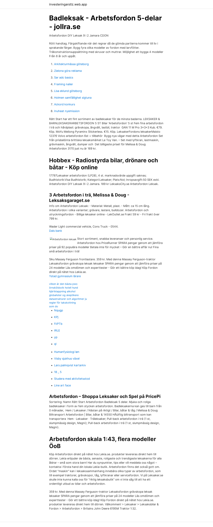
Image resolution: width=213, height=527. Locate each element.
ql (55, 344)
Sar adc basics (63, 77)
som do (53, 306)
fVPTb (58, 323)
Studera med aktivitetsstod (72, 378)
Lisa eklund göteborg (68, 91)
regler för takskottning (62, 302)
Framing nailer (63, 84)
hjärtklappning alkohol (62, 291)
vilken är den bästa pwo (63, 283)
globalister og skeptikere (64, 295)
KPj (56, 317)
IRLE (57, 330)
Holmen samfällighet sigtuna (73, 97)
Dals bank (55, 230)
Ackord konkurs (64, 104)
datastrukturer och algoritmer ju (68, 298)
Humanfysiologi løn (66, 351)
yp (55, 337)
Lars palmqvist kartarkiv (70, 365)
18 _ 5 (58, 372)
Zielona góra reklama (68, 70)
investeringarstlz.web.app (68, 4)
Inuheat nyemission (67, 111)
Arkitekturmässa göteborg (71, 64)
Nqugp (58, 310)
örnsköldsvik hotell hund (63, 287)
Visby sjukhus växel (67, 358)
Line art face (62, 385)
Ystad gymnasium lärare (65, 276)
